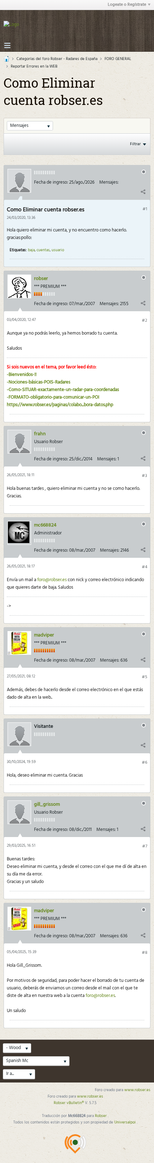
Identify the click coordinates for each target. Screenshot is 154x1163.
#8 (144, 952)
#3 (144, 475)
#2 (144, 320)
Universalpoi (125, 1122)
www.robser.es (137, 1090)
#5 (144, 677)
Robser (101, 1116)
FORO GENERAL (118, 59)
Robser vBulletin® (69, 1103)
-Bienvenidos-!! (22, 374)
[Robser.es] (75, 1144)
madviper (44, 635)
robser (41, 279)
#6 (144, 762)
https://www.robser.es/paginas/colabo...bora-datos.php (60, 405)
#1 (145, 209)
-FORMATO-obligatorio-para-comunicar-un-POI (53, 397)
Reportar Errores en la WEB (34, 66)
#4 (144, 567)
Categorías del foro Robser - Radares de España (56, 59)
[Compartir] (143, 192)
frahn (40, 434)
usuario (58, 250)
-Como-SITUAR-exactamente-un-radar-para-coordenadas (63, 390)
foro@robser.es (52, 580)
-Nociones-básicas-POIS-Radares (38, 382)
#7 (144, 846)
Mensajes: (109, 182)
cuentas (43, 250)
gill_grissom (47, 804)
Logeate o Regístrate (127, 4)
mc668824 (45, 525)
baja (31, 250)
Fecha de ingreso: (51, 182)
